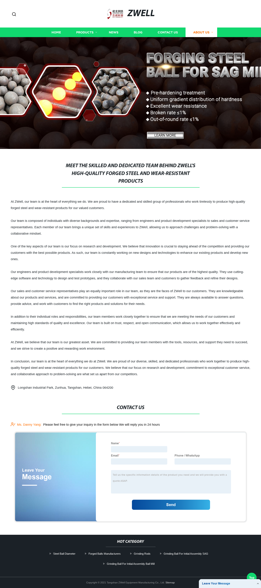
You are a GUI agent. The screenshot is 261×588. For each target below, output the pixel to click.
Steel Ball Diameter (64, 553)
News (113, 32)
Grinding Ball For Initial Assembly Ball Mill (130, 563)
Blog (138, 32)
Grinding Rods (142, 553)
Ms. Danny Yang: (29, 424)
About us (201, 32)
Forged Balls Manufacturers (104, 553)
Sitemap (170, 582)
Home (56, 32)
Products (85, 32)
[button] (14, 14)
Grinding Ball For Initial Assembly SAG (186, 553)
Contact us (168, 32)
